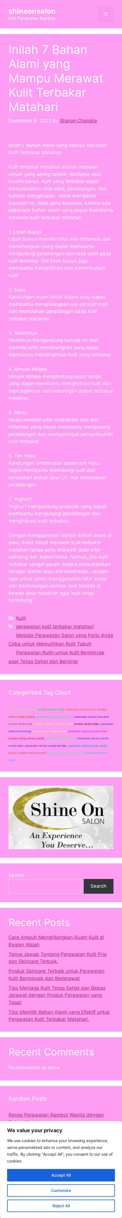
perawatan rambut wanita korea (87, 731)
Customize (61, 1190)
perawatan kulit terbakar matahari (55, 626)
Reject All (61, 1205)
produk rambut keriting (22, 709)
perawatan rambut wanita (81, 709)
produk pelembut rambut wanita (53, 723)
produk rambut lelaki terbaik (50, 731)
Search (16, 875)
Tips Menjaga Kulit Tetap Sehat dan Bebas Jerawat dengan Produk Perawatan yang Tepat (57, 995)
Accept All (61, 1175)
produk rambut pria (20, 723)
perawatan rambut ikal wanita (65, 752)
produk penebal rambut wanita (27, 752)
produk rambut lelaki (86, 723)
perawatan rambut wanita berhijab (46, 745)
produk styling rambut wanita (26, 738)
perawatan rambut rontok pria (55, 716)
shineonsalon (32, 11)
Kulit (21, 618)
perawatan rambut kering (61, 738)
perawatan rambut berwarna (91, 716)
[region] (61, 1169)
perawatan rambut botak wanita (87, 745)
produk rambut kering (51, 709)
